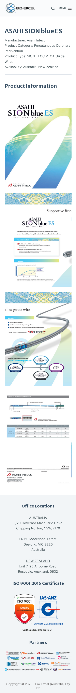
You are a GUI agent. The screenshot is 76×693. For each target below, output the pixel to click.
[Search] (53, 8)
